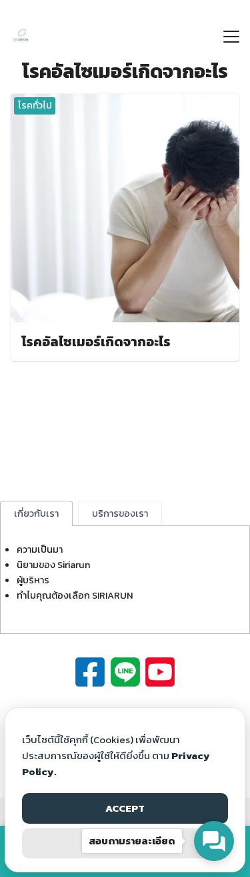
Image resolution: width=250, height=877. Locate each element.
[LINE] (125, 672)
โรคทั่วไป (35, 106)
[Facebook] (90, 672)
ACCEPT (125, 808)
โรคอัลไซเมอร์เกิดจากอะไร (96, 342)
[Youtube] (160, 672)
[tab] (36, 513)
